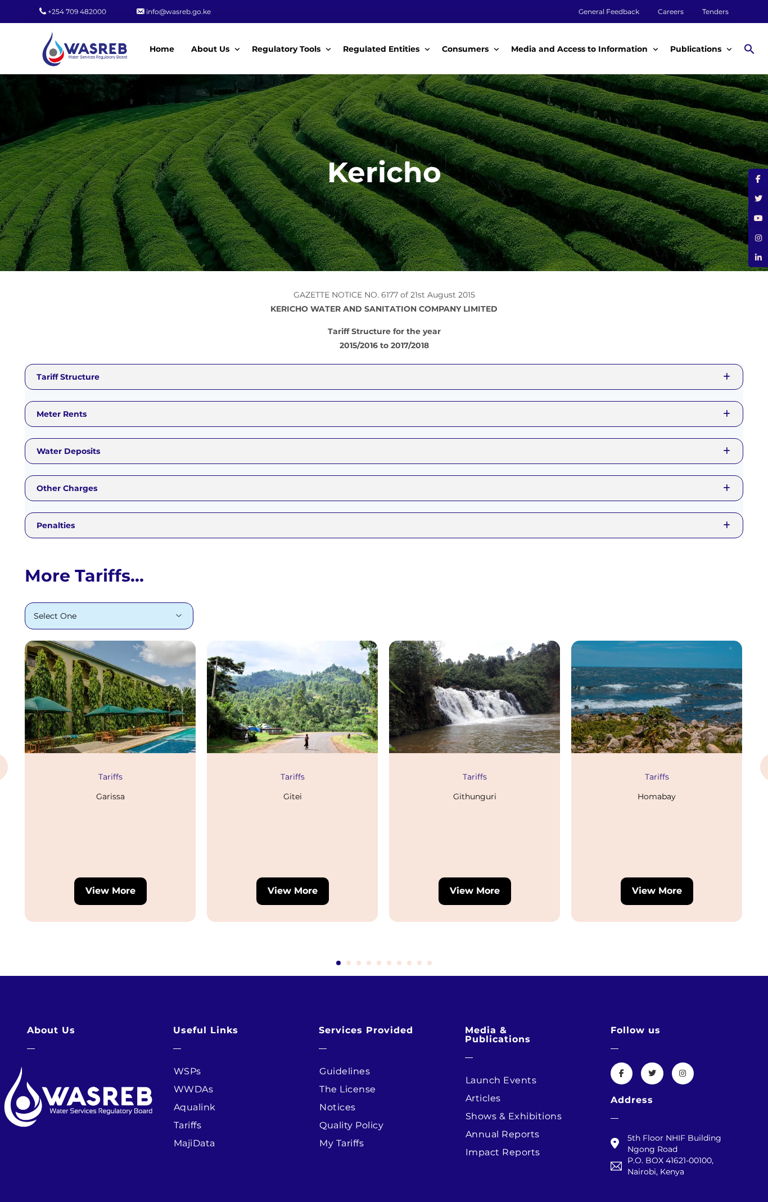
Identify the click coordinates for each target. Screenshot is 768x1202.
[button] (750, 48)
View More (110, 890)
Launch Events (501, 1080)
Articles (483, 1098)
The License (347, 1089)
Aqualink (195, 1107)
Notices (337, 1107)
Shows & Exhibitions (514, 1116)
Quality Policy (351, 1125)
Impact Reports (503, 1152)
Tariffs (110, 777)
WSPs (187, 1071)
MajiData (194, 1143)
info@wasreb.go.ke (178, 11)
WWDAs (194, 1089)
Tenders (715, 11)
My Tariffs (341, 1143)
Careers (671, 11)
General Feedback (609, 11)
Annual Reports (503, 1134)
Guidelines (344, 1071)
